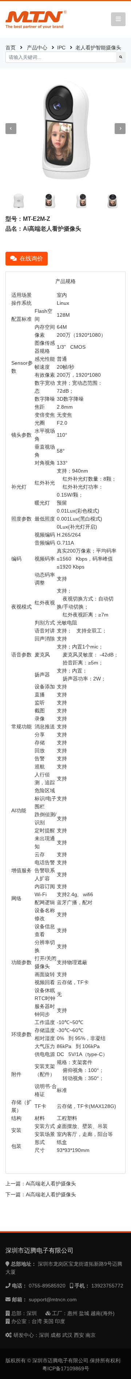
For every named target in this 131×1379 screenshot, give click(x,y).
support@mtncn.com (53, 1299)
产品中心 (37, 47)
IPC (61, 47)
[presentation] (10, 128)
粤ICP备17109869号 (65, 1368)
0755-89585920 (47, 1286)
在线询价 (31, 258)
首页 (10, 47)
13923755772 (107, 1286)
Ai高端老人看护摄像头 (51, 1183)
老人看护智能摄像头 (98, 47)
